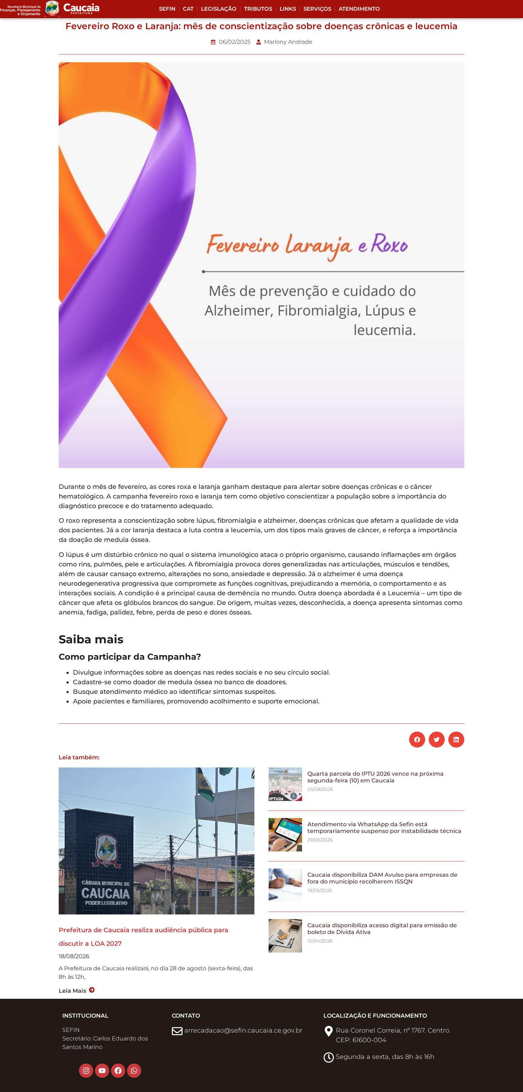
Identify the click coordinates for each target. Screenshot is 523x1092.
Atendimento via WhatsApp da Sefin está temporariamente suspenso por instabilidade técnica (384, 827)
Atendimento (359, 8)
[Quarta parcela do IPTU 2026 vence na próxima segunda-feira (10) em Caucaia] (285, 799)
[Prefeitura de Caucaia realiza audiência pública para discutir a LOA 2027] (156, 840)
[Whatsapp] (134, 1071)
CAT (188, 8)
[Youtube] (102, 1071)
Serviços (317, 8)
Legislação (219, 8)
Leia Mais (72, 990)
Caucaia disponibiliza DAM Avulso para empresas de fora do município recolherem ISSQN (382, 878)
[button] (417, 740)
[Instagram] (86, 1071)
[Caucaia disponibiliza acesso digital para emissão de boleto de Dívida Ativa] (285, 950)
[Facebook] (118, 1071)
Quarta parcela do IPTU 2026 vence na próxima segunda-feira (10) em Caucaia (375, 777)
